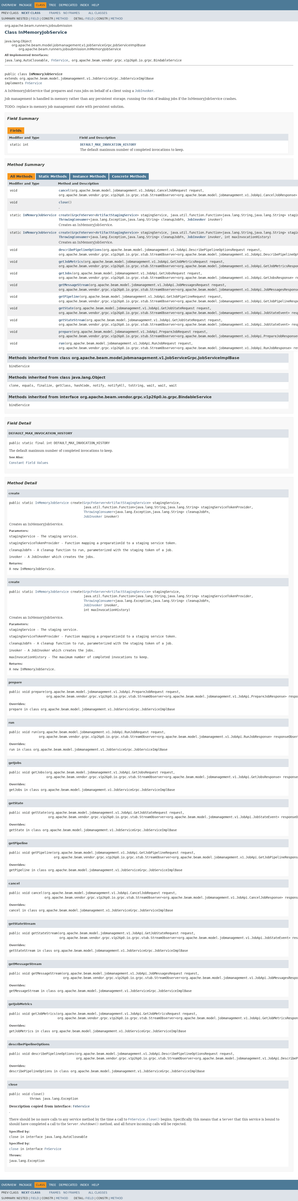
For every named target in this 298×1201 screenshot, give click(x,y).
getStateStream (72, 320)
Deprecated (68, 5)
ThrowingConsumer (73, 219)
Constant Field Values (28, 463)
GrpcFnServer (83, 215)
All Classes (97, 13)
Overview (8, 5)
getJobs (65, 273)
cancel (64, 190)
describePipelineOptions (80, 250)
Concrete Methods (129, 176)
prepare (65, 332)
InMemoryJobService (39, 215)
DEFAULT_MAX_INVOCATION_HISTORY (108, 144)
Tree (52, 5)
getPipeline (69, 296)
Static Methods (53, 176)
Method (62, 18)
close (63, 202)
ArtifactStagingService (116, 215)
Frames (55, 13)
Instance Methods (89, 176)
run (61, 343)
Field (35, 18)
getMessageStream (73, 285)
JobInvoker (196, 219)
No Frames (71, 13)
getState (66, 308)
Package (25, 5)
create (64, 215)
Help (95, 5)
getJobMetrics (71, 261)
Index (84, 5)
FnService (59, 60)
